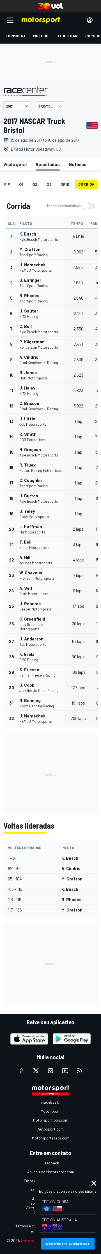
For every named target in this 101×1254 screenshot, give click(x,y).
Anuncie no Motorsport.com (50, 1171)
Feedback (50, 1162)
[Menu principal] (10, 20)
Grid (65, 184)
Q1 (21, 184)
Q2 (35, 184)
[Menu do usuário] (89, 20)
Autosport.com (51, 1129)
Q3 (49, 184)
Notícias (77, 164)
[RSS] (79, 1070)
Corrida (86, 184)
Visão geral (15, 164)
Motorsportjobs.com (50, 1120)
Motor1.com (50, 1111)
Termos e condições (32, 1225)
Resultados (48, 164)
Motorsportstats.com (50, 1138)
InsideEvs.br (50, 1102)
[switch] (70, 206)
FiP (7, 184)
